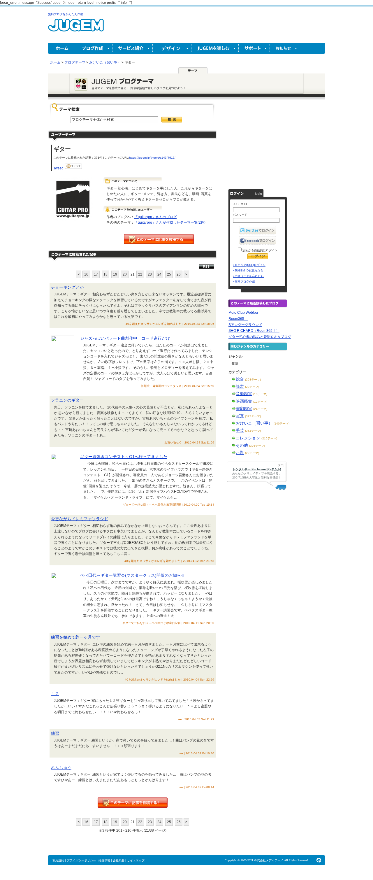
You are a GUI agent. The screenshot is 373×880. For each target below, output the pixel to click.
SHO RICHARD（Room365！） (253, 331)
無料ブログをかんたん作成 (65, 14)
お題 (240, 452)
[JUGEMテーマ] (192, 70)
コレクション (248, 438)
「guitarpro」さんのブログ (155, 217)
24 (159, 274)
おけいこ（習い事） (254, 423)
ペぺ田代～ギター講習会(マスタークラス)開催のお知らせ (132, 575)
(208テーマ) (253, 379)
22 (140, 274)
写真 (240, 415)
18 (105, 274)
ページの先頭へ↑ (319, 860)
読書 (240, 386)
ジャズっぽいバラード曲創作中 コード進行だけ (125, 338)
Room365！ (238, 319)
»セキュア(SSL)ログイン (249, 265)
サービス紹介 (132, 48)
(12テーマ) (260, 401)
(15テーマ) (260, 394)
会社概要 (118, 860)
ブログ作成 (94, 48)
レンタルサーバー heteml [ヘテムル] (257, 469)
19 (115, 274)
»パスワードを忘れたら (248, 276)
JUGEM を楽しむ (215, 48)
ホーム (62, 48)
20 (125, 274)
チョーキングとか (67, 287)
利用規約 (58, 860)
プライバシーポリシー (81, 860)
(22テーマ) (252, 386)
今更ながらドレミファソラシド (79, 518)
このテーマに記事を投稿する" (133, 802)
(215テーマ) (269, 438)
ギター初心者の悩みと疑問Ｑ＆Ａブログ (259, 337)
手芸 (240, 430)
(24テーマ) (260, 409)
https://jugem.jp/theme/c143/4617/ (152, 157)
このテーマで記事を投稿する (159, 239)
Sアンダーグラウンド (245, 325)
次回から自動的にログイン (259, 250)
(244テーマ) (253, 430)
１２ (55, 693)
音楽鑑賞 (244, 393)
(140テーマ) (281, 423)
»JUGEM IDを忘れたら (248, 270)
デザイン (172, 48)
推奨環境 (104, 860)
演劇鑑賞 (244, 408)
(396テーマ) (257, 445)
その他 (242, 445)
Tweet (58, 168)
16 (86, 274)
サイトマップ (136, 860)
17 (96, 274)
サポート (254, 48)
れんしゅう (61, 767)
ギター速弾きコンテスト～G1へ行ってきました (123, 456)
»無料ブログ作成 (244, 281)
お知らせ (285, 48)
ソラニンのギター (67, 400)
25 (169, 274)
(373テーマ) (253, 416)
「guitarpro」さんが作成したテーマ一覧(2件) (169, 222)
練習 (55, 733)
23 (150, 274)
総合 (240, 379)
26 (179, 274)
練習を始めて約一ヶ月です (75, 637)
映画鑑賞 (244, 401)
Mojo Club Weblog (243, 313)
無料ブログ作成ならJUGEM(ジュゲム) (76, 28)
